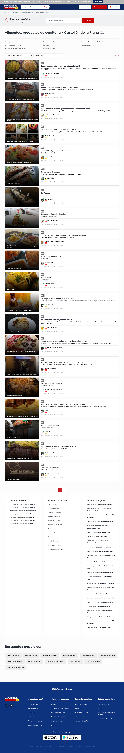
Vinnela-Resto (46, 277)
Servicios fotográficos (82, 721)
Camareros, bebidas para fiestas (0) (92, 42)
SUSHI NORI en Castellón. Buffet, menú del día (59, 130)
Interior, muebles (99, 547)
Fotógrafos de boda (54, 520)
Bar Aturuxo (45, 193)
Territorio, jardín (98, 606)
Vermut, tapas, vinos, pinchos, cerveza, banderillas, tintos (64, 341)
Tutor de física (79, 717)
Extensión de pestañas (55, 524)
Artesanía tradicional (100, 583)
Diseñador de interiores (55, 529)
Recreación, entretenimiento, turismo (98, 527)
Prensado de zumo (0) (88, 45)
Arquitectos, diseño (57, 721)
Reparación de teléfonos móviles (106, 713)
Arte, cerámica (98, 594)
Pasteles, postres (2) (49, 42)
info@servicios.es (63, 689)
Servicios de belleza (100, 521)
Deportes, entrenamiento (99, 578)
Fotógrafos (78, 708)
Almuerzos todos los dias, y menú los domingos (59, 87)
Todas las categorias (35, 725)
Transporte (97, 562)
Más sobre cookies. (85, 1)
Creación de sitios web (55, 512)
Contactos (31, 717)
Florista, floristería (81, 704)
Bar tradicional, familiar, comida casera (56, 320)
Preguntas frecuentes (35, 721)
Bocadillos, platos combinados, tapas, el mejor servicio (63, 404)
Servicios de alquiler (100, 572)
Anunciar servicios (99, 7)
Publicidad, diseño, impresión (101, 557)
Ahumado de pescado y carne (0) (15, 48)
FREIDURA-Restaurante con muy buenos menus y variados (64, 235)
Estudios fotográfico (54, 533)
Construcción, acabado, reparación (98, 542)
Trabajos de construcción (106, 718)
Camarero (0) (47, 45)
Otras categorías (99, 627)
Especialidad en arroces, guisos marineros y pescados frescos (65, 109)
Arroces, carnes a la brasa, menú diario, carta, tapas (62, 362)
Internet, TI (97, 536)
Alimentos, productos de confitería (22, 504)
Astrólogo (54, 725)
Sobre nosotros (33, 704)
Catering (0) (8, 42)
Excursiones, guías (53, 508)
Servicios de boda (99, 504)
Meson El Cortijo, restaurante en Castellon (57, 151)
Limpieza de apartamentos (56, 537)
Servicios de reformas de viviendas (101, 516)
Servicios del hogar (100, 551)
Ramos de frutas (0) (49, 48)
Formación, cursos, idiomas (100, 567)
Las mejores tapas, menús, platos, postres (57, 299)
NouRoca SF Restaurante (51, 256)
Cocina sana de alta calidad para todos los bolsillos (61, 66)
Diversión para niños (54, 516)
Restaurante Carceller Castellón (53, 214)
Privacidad (31, 712)
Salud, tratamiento (99, 617)
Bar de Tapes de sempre (50, 172)
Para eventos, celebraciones (100, 589)
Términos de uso (33, 708)
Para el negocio (99, 532)
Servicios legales (53, 541)
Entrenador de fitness (82, 712)
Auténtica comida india (50, 426)
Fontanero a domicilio (54, 545)
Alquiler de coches (53, 504)
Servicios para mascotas (99, 612)
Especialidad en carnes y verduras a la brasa (58, 447)
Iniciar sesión (85, 7)
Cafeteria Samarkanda (50, 468)
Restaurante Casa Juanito (51, 383)
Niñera (100, 708)
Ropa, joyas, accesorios (101, 598)
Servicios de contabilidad (55, 549)
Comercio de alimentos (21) (13, 45)
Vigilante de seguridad (59, 717)
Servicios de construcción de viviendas (99, 510)
